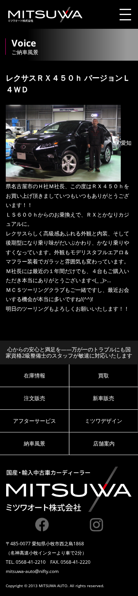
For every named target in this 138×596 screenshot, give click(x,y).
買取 (103, 375)
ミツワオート (45, 14)
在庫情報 (34, 375)
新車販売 (103, 398)
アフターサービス (34, 420)
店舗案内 (104, 443)
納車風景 (34, 443)
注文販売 (34, 398)
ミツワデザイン (103, 420)
